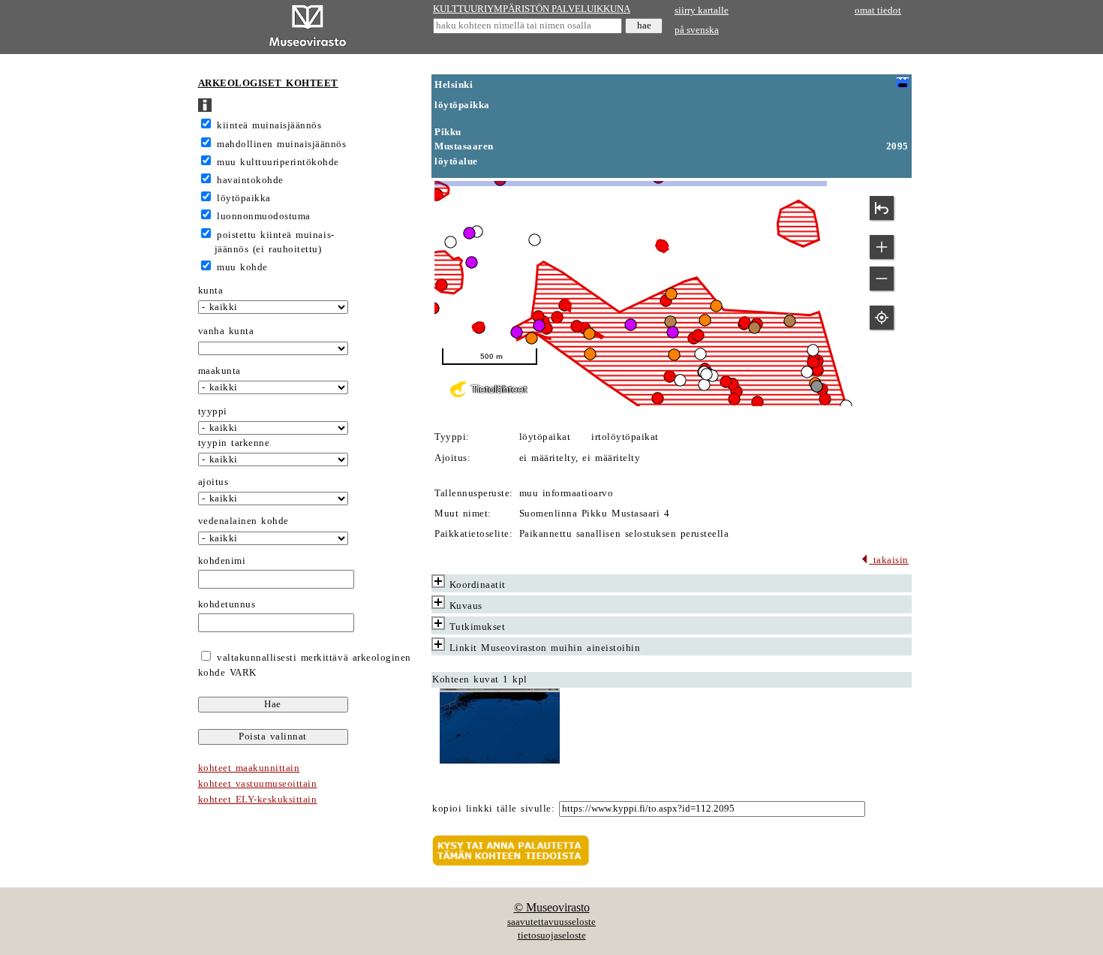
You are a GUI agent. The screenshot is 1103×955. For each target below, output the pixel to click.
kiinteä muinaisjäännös (269, 125)
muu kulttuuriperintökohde (278, 162)
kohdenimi (222, 561)
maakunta (219, 371)
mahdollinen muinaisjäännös (281, 144)
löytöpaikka (244, 198)
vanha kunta (226, 331)
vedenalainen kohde (243, 521)
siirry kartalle (702, 10)
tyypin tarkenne (234, 443)
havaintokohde (250, 180)
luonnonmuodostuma (264, 216)
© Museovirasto (552, 907)
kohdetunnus (227, 604)
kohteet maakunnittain (249, 768)
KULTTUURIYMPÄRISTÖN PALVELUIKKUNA (531, 9)
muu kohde (242, 267)
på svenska (697, 30)
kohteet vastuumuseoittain (257, 784)
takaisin (889, 560)
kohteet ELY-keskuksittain (257, 799)
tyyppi (212, 411)
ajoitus (213, 482)
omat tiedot (878, 10)
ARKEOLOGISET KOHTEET (268, 83)
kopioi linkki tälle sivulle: (493, 808)
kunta (211, 290)
